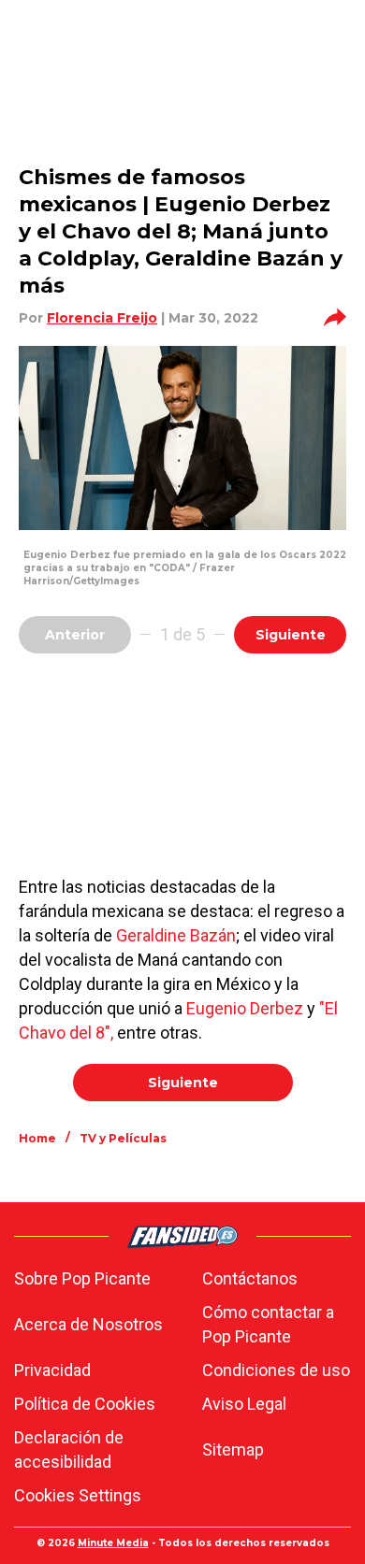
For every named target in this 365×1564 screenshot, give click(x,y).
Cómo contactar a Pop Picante (268, 1324)
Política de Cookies (84, 1403)
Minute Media (113, 1543)
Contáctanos (250, 1278)
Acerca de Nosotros (88, 1324)
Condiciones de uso (276, 1370)
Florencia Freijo (102, 317)
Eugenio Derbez (244, 1008)
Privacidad (52, 1370)
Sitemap (233, 1449)
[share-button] (335, 318)
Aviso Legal (244, 1403)
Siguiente (291, 634)
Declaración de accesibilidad (69, 1449)
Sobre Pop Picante (82, 1278)
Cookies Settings (77, 1495)
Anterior (75, 634)
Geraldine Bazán (176, 935)
